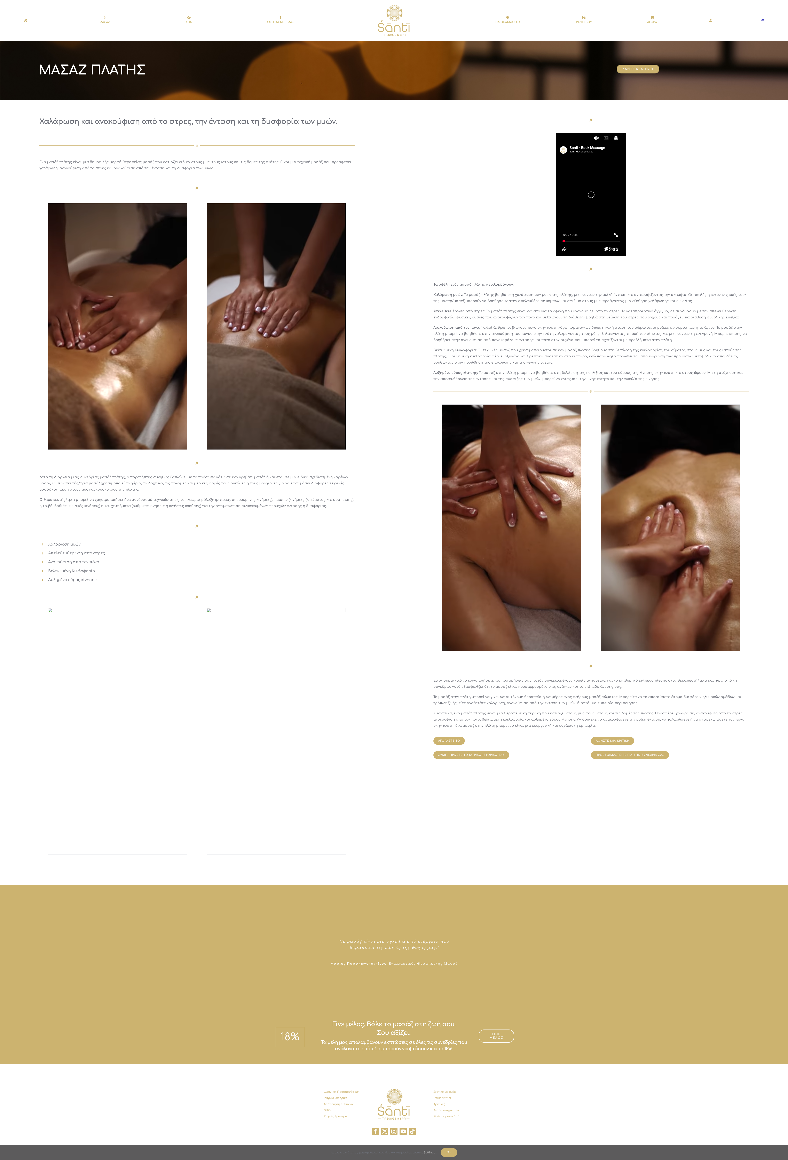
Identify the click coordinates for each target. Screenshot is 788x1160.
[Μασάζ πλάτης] (117, 326)
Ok (449, 1152)
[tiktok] (412, 1131)
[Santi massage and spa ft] (394, 7)
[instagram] (393, 1131)
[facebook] (375, 1131)
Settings (430, 1152)
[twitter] (384, 1131)
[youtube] (403, 1131)
